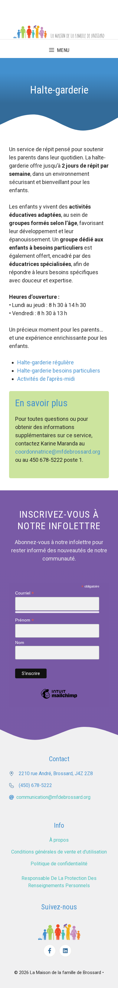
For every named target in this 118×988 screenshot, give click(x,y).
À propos (59, 840)
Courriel (24, 593)
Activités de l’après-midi (46, 379)
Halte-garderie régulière (45, 362)
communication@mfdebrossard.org (53, 797)
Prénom (24, 620)
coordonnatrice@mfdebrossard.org (57, 451)
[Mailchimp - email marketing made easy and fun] (59, 698)
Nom (19, 642)
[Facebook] (49, 950)
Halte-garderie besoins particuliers (58, 370)
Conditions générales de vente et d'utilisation (59, 852)
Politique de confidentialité (59, 864)
